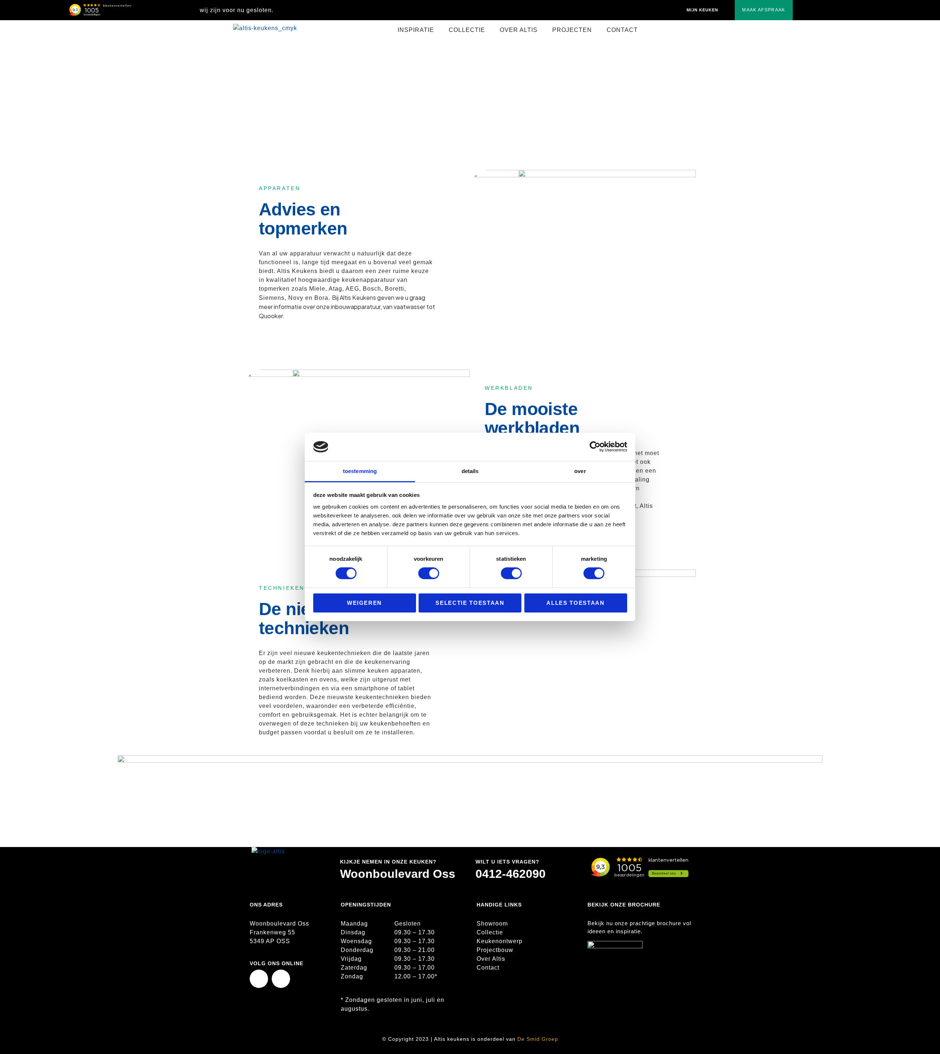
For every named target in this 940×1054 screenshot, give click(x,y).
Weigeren (364, 603)
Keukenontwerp (500, 941)
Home (421, 84)
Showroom (492, 923)
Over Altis (491, 959)
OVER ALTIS (519, 30)
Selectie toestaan (469, 603)
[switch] (428, 573)
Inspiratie (450, 84)
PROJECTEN (572, 30)
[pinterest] (281, 979)
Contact (488, 967)
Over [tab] (580, 471)
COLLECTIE (467, 30)
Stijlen (480, 84)
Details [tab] (470, 471)
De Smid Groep (537, 1039)
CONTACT (622, 30)
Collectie (490, 932)
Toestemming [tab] (360, 471)
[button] (417, 30)
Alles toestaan (575, 603)
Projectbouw (495, 950)
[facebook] (259, 979)
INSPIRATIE (416, 30)
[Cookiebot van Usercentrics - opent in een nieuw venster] (595, 446)
